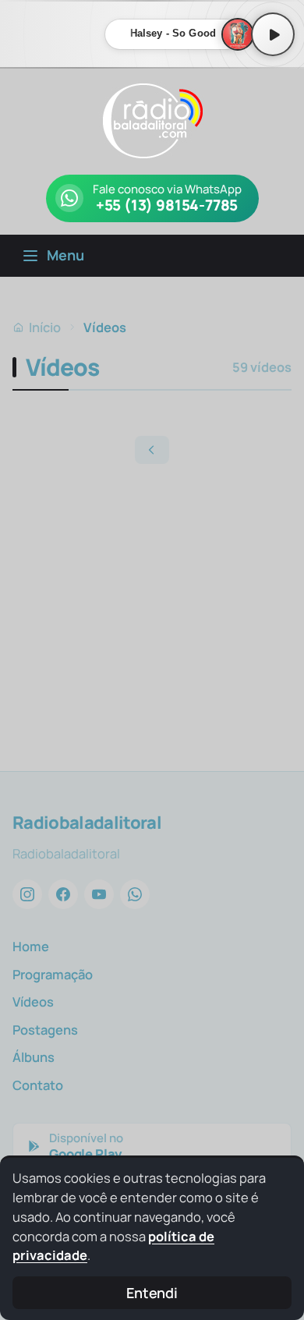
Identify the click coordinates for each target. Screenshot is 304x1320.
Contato (37, 1085)
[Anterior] (152, 450)
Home (30, 946)
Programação (52, 974)
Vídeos (33, 1001)
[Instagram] (27, 894)
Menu (65, 255)
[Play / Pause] (273, 34)
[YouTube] (99, 894)
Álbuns (33, 1057)
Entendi (152, 1292)
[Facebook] (63, 894)
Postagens (45, 1030)
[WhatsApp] (135, 894)
